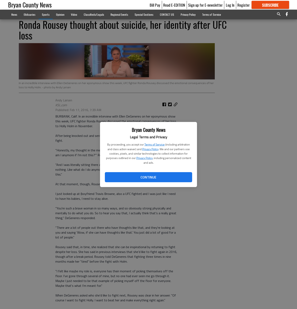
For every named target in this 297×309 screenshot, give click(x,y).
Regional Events (119, 14)
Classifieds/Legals (94, 14)
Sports (46, 14)
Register (243, 4)
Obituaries (29, 14)
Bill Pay (155, 4)
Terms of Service (154, 144)
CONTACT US (167, 14)
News (14, 14)
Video (74, 14)
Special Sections (144, 14)
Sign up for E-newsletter (205, 4)
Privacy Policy (150, 149)
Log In (230, 4)
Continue (148, 177)
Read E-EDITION (174, 4)
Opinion (60, 14)
